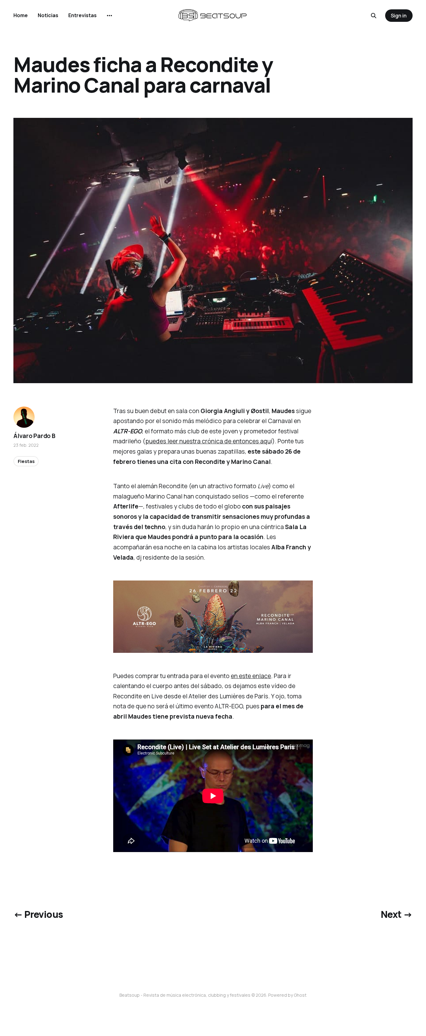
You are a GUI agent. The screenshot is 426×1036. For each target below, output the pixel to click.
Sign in (399, 15)
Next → (396, 914)
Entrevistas (82, 15)
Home (20, 15)
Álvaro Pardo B (34, 436)
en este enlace (251, 676)
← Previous (38, 914)
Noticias (48, 15)
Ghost (300, 995)
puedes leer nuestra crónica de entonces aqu (208, 441)
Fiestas (26, 461)
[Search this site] (373, 15)
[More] (109, 15)
